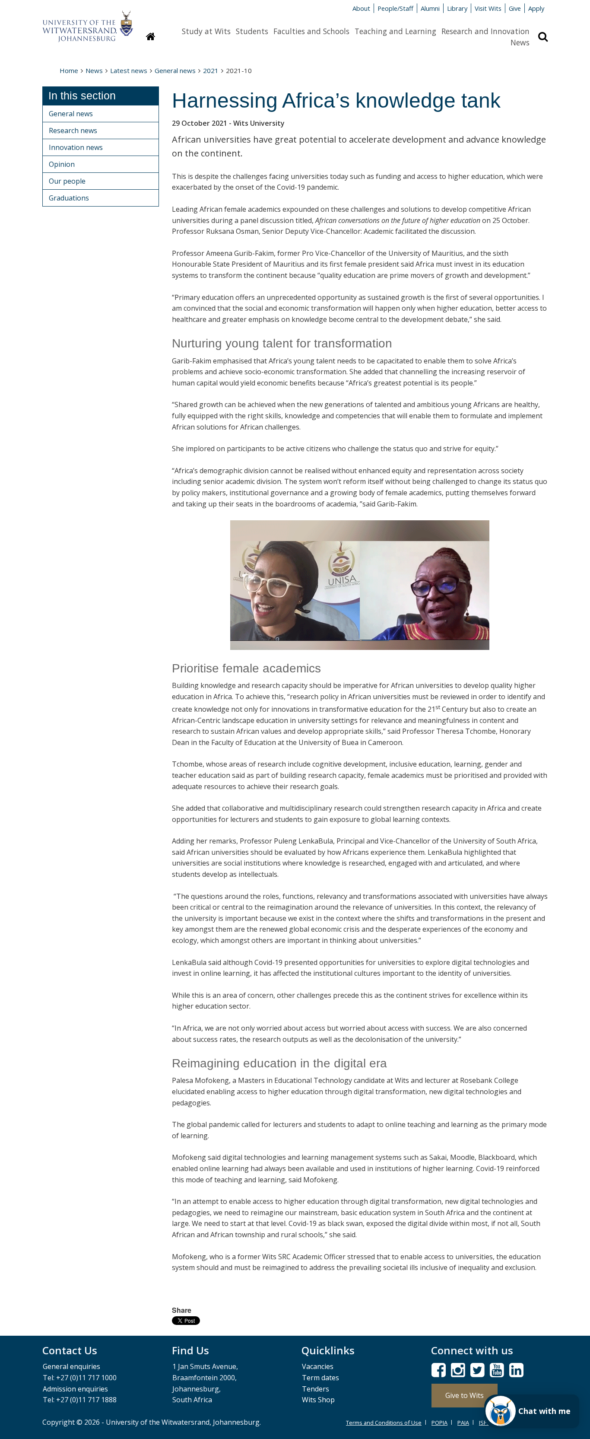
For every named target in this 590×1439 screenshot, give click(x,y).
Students (252, 31)
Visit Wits (488, 8)
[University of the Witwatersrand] (87, 22)
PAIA (463, 1422)
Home (69, 70)
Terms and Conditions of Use (384, 1422)
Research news (73, 130)
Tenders (315, 1389)
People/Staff (395, 8)
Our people (67, 181)
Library (457, 8)
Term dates (320, 1377)
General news (175, 70)
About (361, 8)
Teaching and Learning (395, 31)
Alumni (430, 8)
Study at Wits (206, 31)
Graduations (69, 198)
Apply (536, 8)
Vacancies (317, 1366)
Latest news (128, 70)
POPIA (439, 1422)
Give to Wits (464, 1395)
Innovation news (76, 147)
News (520, 42)
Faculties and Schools (311, 31)
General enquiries (71, 1366)
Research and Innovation (485, 31)
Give (515, 8)
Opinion (62, 164)
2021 (211, 70)
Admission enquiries (75, 1389)
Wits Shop (318, 1399)
